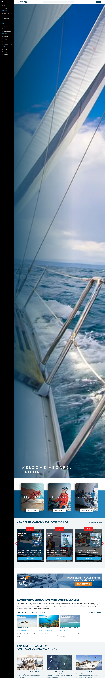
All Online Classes (95, 612)
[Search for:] (58, 2)
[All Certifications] (101, 522)
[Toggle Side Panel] (2, 1)
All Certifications (95, 522)
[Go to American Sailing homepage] (22, 2)
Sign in (93, 1)
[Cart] (89, 2)
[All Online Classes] (101, 612)
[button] (16, 543)
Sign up (98, 1)
